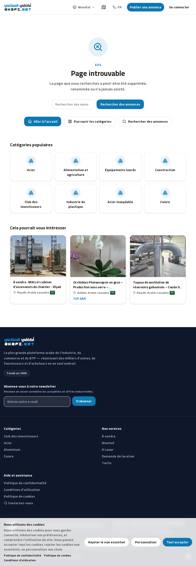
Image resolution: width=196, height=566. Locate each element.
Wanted (108, 442)
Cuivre (9, 456)
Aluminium (12, 449)
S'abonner (84, 401)
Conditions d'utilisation (20, 560)
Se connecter (179, 7)
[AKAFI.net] (18, 7)
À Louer (108, 449)
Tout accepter (177, 542)
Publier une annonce (145, 7)
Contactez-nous (20, 503)
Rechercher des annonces (120, 104)
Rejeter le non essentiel (106, 542)
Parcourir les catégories (92, 121)
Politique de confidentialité (22, 555)
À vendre (108, 436)
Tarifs (106, 463)
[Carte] (103, 7)
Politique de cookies (57, 555)
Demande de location (118, 456)
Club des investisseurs (21, 436)
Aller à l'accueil (45, 121)
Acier (8, 442)
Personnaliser (146, 542)
